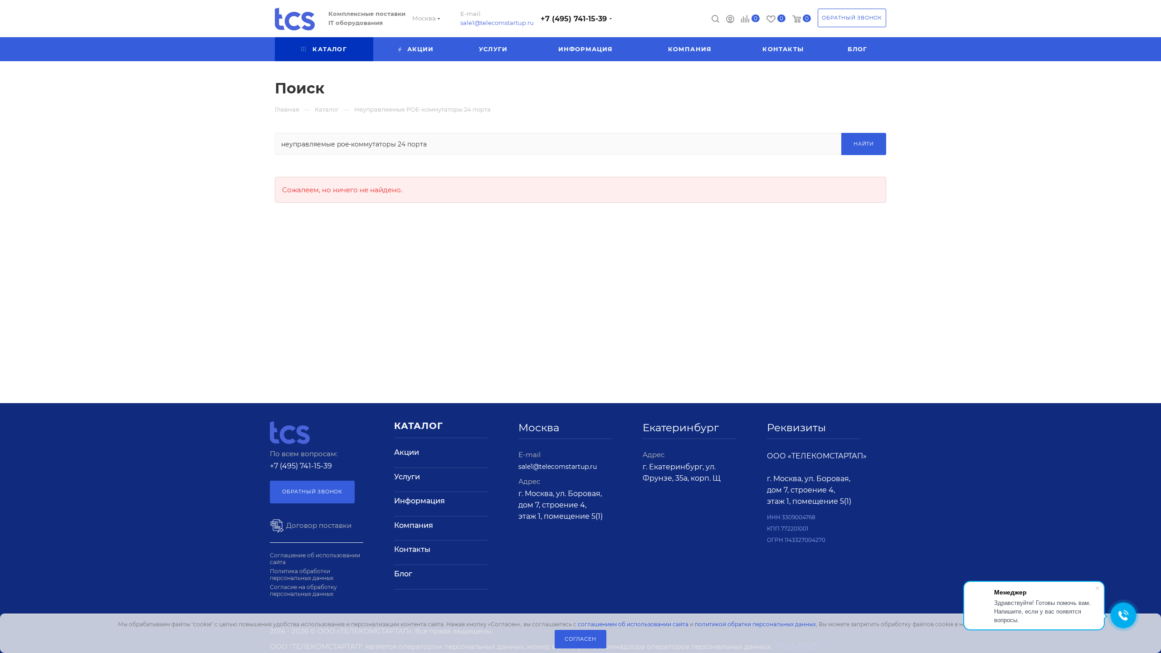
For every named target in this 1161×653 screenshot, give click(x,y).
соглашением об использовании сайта (633, 624)
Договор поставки (317, 525)
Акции (406, 452)
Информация (419, 501)
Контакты (412, 549)
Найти (864, 144)
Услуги (407, 477)
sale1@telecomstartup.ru (497, 22)
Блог (403, 574)
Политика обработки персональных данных (301, 574)
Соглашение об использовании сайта (315, 558)
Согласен (580, 639)
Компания (413, 525)
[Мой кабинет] (730, 20)
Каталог (418, 425)
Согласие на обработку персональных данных (303, 590)
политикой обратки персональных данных (755, 624)
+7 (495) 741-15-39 (574, 19)
